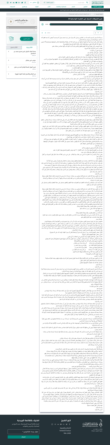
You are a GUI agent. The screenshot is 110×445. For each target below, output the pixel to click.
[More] (45, 33)
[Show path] (92, 14)
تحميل (99, 28)
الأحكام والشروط (65, 428)
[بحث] (87, 2)
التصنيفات (12, 7)
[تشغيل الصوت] (42, 24)
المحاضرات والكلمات (61, 7)
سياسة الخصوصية (65, 430)
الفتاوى (85, 7)
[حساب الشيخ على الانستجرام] (7, 2)
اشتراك (23, 437)
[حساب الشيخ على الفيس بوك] (25, 2)
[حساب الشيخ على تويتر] (22, 2)
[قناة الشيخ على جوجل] (19, 2)
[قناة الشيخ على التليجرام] (10, 2)
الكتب (49, 7)
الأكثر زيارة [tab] (29, 47)
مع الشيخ (24, 7)
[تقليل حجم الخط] (100, 33)
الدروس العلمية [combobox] (50, 2)
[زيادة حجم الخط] (95, 33)
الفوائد (36, 7)
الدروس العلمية (98, 7)
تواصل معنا (67, 433)
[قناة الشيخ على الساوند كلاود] (13, 2)
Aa (98, 33)
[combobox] (70, 2)
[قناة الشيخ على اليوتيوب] (16, 2)
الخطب (73, 7)
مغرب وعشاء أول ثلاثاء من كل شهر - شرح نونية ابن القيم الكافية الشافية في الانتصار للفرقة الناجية (82, 10)
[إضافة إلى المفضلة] (42, 33)
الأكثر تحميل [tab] (13, 47)
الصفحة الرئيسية (99, 14)
